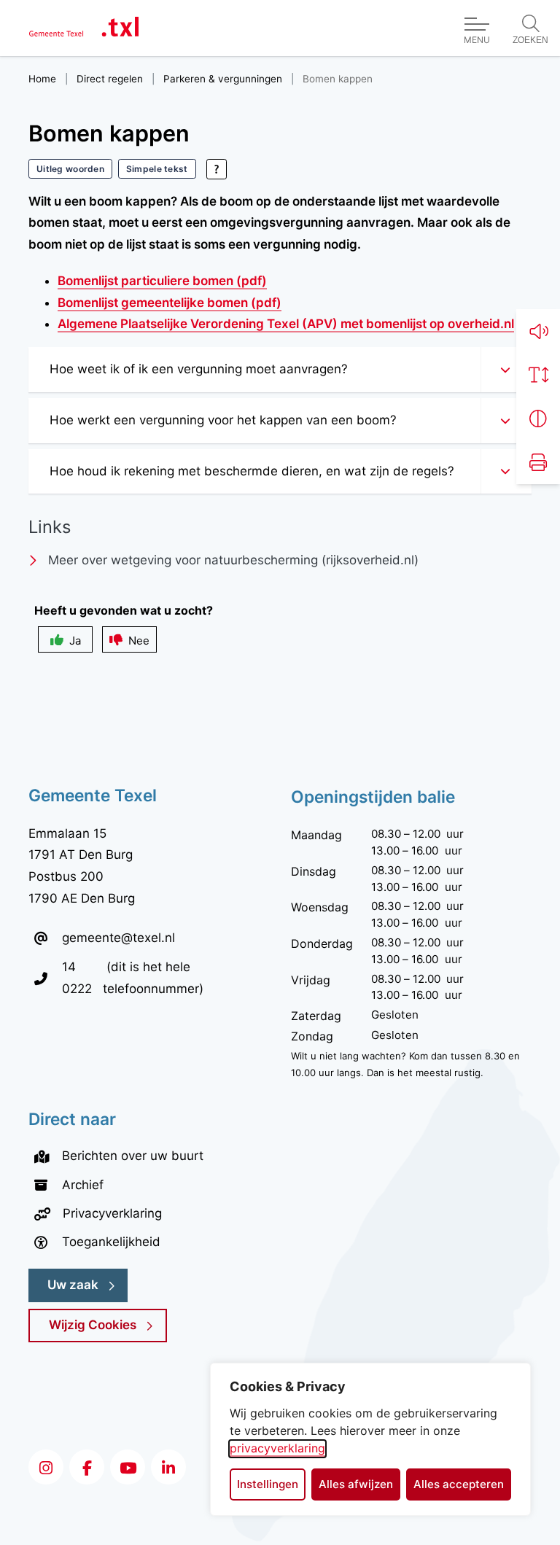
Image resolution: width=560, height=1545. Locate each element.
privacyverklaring (277, 1448)
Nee (138, 640)
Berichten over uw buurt (132, 1155)
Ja (75, 640)
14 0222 (82, 977)
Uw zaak (72, 1284)
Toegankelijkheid (111, 1241)
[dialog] (370, 1439)
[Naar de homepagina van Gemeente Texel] (84, 28)
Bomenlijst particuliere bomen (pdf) (162, 280)
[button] (538, 331)
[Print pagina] (538, 462)
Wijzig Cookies (92, 1325)
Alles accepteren (458, 1484)
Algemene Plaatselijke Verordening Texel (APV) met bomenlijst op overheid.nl (286, 323)
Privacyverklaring (112, 1213)
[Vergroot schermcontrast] (538, 418)
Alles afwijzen (356, 1484)
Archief (83, 1185)
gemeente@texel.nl (118, 937)
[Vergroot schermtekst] (538, 375)
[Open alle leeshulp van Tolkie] (216, 169)
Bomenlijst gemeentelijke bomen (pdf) (169, 302)
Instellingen (267, 1484)
